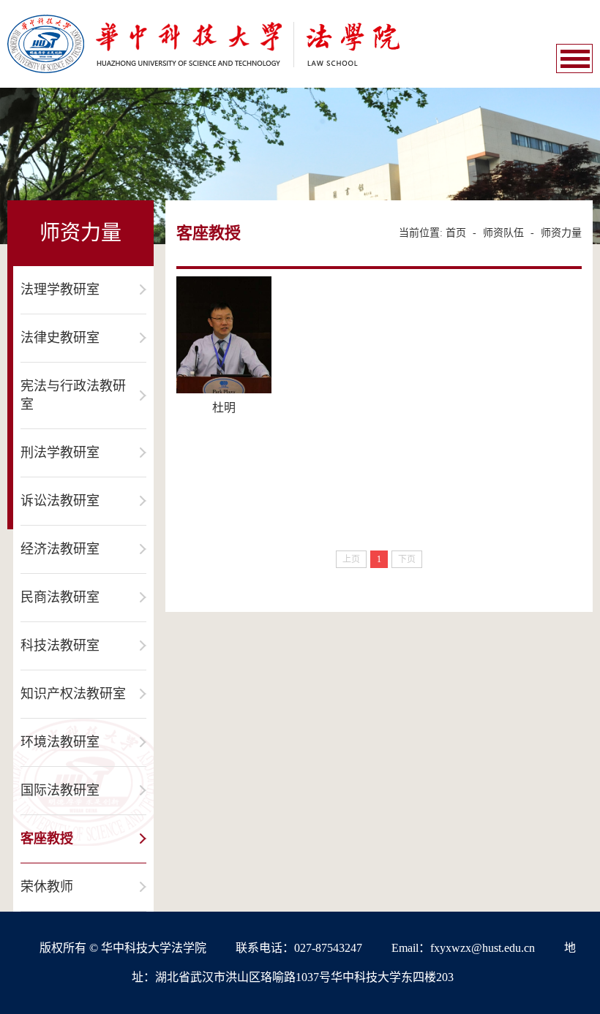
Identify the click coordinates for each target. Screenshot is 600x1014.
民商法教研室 (60, 597)
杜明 (224, 407)
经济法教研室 (60, 549)
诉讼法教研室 (60, 500)
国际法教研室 (60, 790)
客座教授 (46, 838)
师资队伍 (503, 232)
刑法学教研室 (60, 452)
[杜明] (223, 338)
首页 (456, 232)
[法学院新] (203, 42)
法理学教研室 (60, 289)
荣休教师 (46, 886)
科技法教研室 (60, 645)
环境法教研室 (60, 742)
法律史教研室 (60, 337)
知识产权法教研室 (73, 693)
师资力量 (561, 232)
